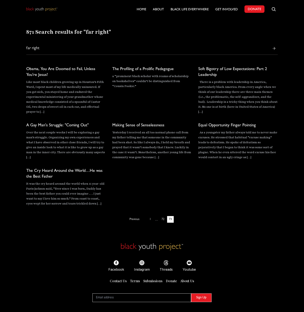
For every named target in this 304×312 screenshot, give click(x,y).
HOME (141, 9)
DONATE (254, 9)
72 (163, 219)
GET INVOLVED (226, 9)
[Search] (274, 48)
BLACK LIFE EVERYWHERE (190, 9)
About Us (187, 281)
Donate (171, 281)
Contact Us (118, 281)
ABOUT (158, 9)
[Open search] (273, 9)
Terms (135, 281)
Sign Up (201, 297)
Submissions (153, 281)
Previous (134, 219)
